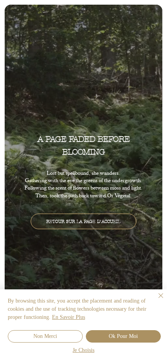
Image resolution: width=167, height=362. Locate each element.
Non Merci (45, 336)
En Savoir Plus (68, 317)
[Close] (156, 300)
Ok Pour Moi (123, 336)
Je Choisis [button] (83, 350)
